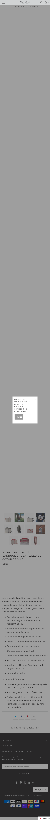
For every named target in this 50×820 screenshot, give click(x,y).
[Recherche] (41, 2)
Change (18, 417)
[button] (44, 818)
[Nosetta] (25, 2)
